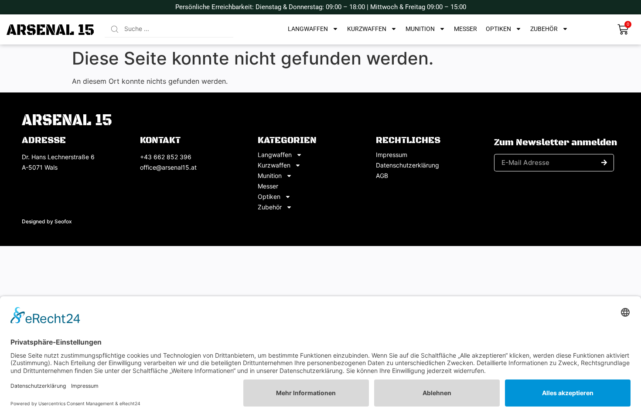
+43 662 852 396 (165, 157)
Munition (420, 28)
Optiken (498, 28)
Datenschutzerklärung (407, 165)
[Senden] (604, 162)
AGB (382, 176)
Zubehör (544, 28)
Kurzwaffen (366, 28)
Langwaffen (308, 28)
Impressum (391, 155)
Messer (465, 28)
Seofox (63, 221)
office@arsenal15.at (168, 167)
